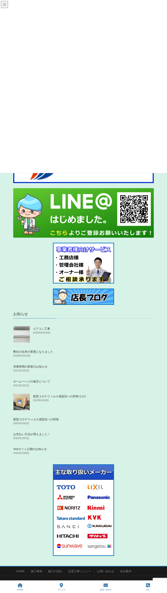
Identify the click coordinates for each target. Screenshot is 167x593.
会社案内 (125, 571)
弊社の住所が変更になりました (33, 351)
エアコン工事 (41, 328)
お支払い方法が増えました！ (31, 434)
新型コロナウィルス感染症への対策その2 (59, 396)
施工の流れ (55, 571)
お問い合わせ (105, 571)
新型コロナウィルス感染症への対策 (36, 419)
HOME (20, 571)
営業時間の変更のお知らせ (30, 366)
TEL (148, 590)
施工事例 (36, 571)
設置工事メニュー (79, 571)
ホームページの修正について (31, 381)
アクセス (61, 590)
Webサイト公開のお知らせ (30, 449)
